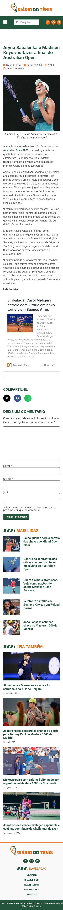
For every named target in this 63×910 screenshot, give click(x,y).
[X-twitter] (48, 22)
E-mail (8, 478)
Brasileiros (31, 880)
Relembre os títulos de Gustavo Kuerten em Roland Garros (41, 604)
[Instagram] (59, 22)
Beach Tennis (31, 884)
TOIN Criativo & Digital (31, 906)
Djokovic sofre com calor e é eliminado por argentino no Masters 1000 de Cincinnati (31, 781)
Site (5, 491)
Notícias (31, 875)
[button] (5, 22)
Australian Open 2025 (15, 150)
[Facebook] (53, 22)
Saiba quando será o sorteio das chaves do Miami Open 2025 (41, 541)
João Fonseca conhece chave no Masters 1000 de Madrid (40, 625)
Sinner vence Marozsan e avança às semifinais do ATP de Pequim (26, 687)
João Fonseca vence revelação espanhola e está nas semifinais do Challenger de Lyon (31, 826)
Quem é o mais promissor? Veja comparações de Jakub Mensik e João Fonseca (40, 585)
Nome (8, 465)
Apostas (31, 894)
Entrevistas (31, 889)
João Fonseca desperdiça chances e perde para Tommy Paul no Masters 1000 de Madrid (30, 734)
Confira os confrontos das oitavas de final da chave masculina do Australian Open (40, 564)
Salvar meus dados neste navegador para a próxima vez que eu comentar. (29, 508)
